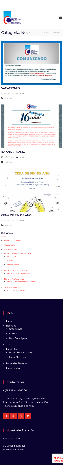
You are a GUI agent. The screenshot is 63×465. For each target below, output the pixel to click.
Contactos (11, 344)
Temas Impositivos (12, 287)
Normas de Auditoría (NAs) (16, 270)
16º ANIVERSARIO (13, 152)
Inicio (9, 321)
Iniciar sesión (13, 368)
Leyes (10, 260)
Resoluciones (13, 264)
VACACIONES (10, 88)
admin (21, 93)
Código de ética (11, 249)
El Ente (13, 333)
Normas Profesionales (14, 279)
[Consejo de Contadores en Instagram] (21, 416)
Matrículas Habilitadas (20, 352)
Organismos (15, 329)
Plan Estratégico (18, 338)
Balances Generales (13, 240)
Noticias (8, 98)
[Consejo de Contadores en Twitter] (28, 416)
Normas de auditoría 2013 (18, 273)
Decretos (11, 256)
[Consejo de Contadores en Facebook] (6, 416)
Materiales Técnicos (16, 363)
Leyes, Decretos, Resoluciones (17, 253)
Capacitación (10, 245)
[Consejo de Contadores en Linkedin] (13, 416)
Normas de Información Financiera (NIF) (25, 281)
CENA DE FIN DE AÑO (16, 215)
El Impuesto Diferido (16, 290)
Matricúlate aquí (17, 357)
